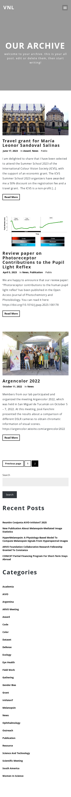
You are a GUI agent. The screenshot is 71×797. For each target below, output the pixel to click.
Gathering (8, 677)
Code (5, 624)
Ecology (6, 654)
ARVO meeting (10, 609)
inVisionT (7, 700)
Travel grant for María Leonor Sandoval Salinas (31, 143)
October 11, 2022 (12, 386)
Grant (5, 692)
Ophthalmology (11, 722)
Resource (7, 745)
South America (10, 768)
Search (6, 475)
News (35, 150)
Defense (7, 647)
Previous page (13, 463)
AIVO (5, 594)
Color (5, 632)
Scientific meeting (12, 760)
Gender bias (9, 685)
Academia (8, 586)
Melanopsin (9, 707)
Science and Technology (16, 753)
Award (27, 150)
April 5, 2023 (10, 272)
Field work (8, 669)
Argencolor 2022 (21, 381)
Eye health (8, 662)
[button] (65, 7)
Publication (36, 272)
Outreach (7, 730)
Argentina (8, 601)
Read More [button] (11, 197)
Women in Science (12, 775)
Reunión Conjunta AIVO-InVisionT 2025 (24, 522)
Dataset (6, 639)
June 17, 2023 (10, 150)
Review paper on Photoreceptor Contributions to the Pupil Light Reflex (33, 260)
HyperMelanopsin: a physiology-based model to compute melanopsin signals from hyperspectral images (35, 539)
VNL (8, 7)
